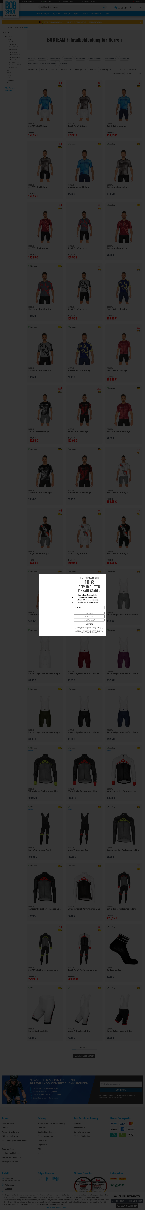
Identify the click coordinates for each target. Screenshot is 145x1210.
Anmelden (89, 624)
